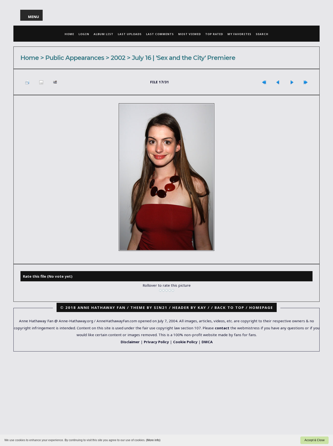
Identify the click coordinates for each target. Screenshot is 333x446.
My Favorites (239, 34)
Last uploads (130, 34)
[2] (163, 290)
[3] (166, 290)
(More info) (153, 440)
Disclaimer (130, 341)
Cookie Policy (185, 341)
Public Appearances (74, 57)
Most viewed (189, 34)
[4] (169, 290)
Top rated (214, 34)
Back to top (229, 307)
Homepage (261, 307)
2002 (118, 57)
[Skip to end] (305, 82)
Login (83, 34)
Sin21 (160, 307)
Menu (33, 16)
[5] (173, 290)
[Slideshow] (55, 82)
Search (262, 34)
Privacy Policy (156, 341)
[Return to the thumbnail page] (27, 82)
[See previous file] (278, 82)
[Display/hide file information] (41, 82)
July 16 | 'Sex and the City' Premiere (183, 57)
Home (69, 34)
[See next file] (291, 82)
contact (222, 327)
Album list (103, 34)
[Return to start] (264, 82)
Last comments (160, 34)
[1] (160, 290)
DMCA (207, 341)
